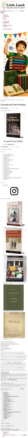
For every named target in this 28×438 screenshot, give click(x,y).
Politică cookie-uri (12, 379)
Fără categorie (6, 404)
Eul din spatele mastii (12, 364)
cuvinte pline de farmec (18, 359)
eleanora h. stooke (6, 364)
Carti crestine (6, 154)
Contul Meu (6, 16)
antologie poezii (4, 353)
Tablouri (5, 176)
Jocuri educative (7, 164)
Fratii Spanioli (3, 365)
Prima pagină (6, 21)
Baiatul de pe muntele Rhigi (15, 354)
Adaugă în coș (11, 144)
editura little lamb (14, 362)
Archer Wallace (19, 353)
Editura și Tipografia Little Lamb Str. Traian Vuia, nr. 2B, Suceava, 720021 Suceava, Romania (10, 344)
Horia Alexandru (10, 365)
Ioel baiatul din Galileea (9, 367)
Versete (5, 166)
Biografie (5, 179)
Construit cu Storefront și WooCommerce (10, 429)
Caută (21, 10)
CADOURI (6, 173)
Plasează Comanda (7, 25)
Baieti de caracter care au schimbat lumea (17, 356)
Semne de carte (6, 172)
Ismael (18, 367)
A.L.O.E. (2, 351)
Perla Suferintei (6, 171)
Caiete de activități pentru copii (10, 168)
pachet (5, 370)
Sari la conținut (11, 1)
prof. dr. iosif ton (10, 370)
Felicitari (5, 175)
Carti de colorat (6, 160)
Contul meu (6, 432)
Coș (4, 17)
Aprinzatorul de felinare (11, 353)
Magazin (5, 15)
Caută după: (3, 10)
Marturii (5, 162)
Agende (5, 163)
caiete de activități (13, 357)
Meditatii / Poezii (7, 159)
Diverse (5, 156)
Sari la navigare (4, 1)
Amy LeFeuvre (7, 351)
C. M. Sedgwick (6, 357)
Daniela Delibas (7, 360)
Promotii (5, 167)
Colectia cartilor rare (8, 155)
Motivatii (5, 158)
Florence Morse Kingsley (21, 364)
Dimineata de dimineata (14, 360)
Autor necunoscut (7, 354)
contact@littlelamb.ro (5, 348)
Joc (22, 367)
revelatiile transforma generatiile (18, 370)
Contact (5, 18)
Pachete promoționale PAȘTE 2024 (11, 177)
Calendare (5, 169)
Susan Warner (6, 371)
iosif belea (15, 367)
